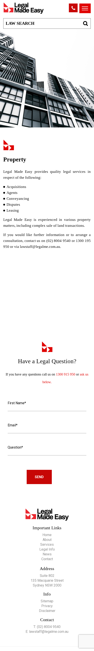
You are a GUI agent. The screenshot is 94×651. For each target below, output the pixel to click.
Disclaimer (47, 611)
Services (47, 544)
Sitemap (47, 601)
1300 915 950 (66, 374)
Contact (47, 559)
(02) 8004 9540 (49, 627)
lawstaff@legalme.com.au (40, 247)
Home (47, 535)
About (47, 540)
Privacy (47, 606)
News (47, 554)
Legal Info (47, 549)
